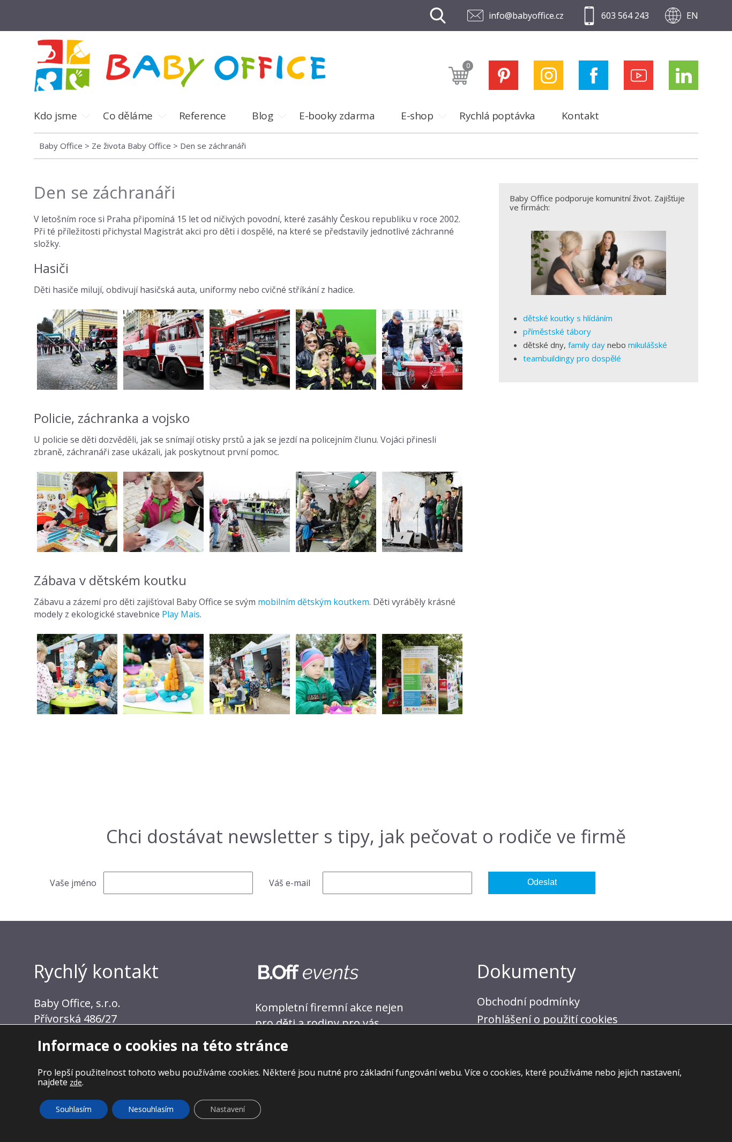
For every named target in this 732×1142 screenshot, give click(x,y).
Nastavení (227, 1109)
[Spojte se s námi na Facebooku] (593, 75)
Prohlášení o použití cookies (547, 1019)
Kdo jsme (55, 116)
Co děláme (128, 116)
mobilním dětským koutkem (313, 602)
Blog (262, 116)
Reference (202, 116)
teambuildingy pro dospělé (572, 358)
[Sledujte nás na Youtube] (638, 75)
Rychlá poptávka (497, 116)
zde (76, 1082)
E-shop (417, 116)
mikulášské (647, 344)
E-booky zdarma (337, 116)
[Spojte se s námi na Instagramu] (548, 75)
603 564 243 (625, 15)
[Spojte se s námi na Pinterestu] (503, 75)
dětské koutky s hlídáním (568, 318)
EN (692, 15)
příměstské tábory (557, 331)
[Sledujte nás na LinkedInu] (683, 75)
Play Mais (181, 614)
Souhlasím (74, 1109)
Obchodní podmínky (528, 1001)
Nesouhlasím (151, 1109)
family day (586, 344)
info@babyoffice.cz (526, 15)
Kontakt (580, 116)
